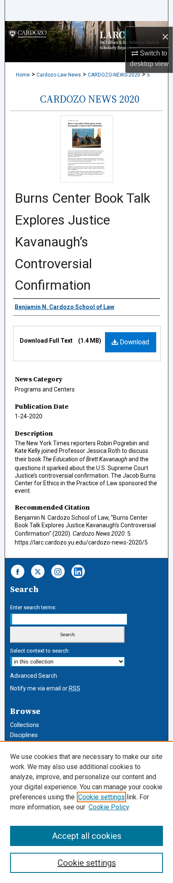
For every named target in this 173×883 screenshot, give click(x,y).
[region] (86, 812)
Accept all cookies (86, 836)
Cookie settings (101, 797)
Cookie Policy (109, 807)
